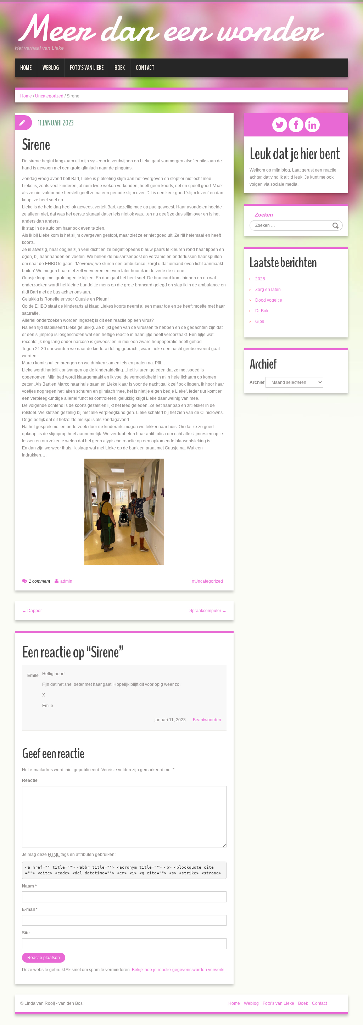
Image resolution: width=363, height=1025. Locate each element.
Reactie (30, 780)
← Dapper (32, 610)
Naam (29, 886)
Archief (257, 382)
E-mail (30, 909)
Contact (145, 67)
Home (26, 67)
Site (26, 932)
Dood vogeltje (268, 300)
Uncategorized (49, 96)
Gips (259, 321)
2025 (260, 278)
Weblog (51, 67)
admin (66, 581)
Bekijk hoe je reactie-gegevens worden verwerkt (178, 969)
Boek (120, 67)
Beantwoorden (207, 719)
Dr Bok (261, 310)
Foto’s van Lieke (87, 67)
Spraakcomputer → (208, 610)
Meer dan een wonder (167, 28)
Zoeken (264, 215)
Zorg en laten (268, 289)
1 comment (39, 581)
